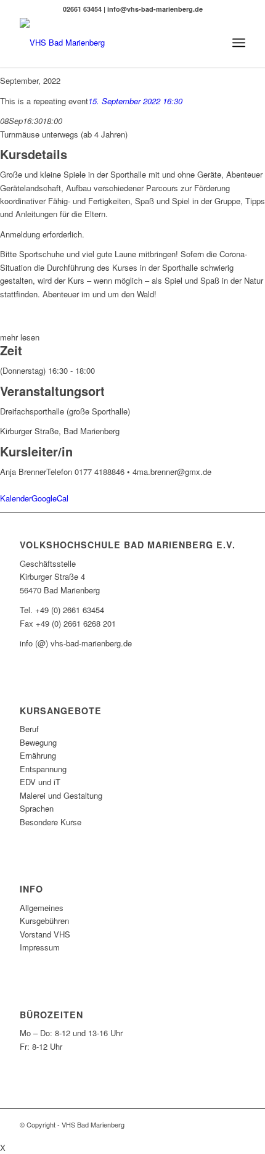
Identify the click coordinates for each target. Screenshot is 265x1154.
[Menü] (238, 42)
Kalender (15, 498)
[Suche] (212, 42)
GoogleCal (49, 498)
